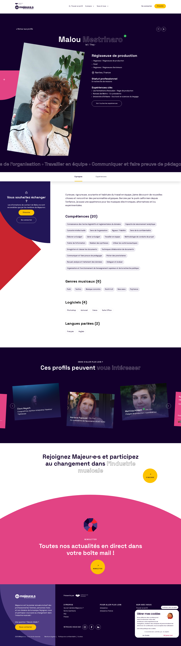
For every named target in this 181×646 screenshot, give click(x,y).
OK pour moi (168, 635)
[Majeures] (25, 7)
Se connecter (146, 6)
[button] (12, 406)
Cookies (80, 636)
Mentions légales (50, 636)
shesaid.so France (106, 611)
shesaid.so (104, 608)
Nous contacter (25, 627)
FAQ (65, 614)
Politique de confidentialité (67, 636)
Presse (66, 617)
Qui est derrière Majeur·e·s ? (74, 608)
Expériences (101, 177)
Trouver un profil (142, 608)
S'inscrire (160, 6)
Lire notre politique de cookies (146, 628)
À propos (78, 177)
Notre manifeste (70, 611)
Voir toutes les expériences (107, 103)
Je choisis (145, 635)
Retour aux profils (25, 29)
